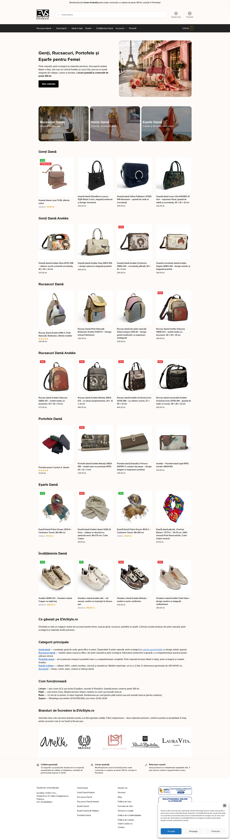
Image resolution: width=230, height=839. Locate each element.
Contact (121, 827)
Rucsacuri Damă (52, 122)
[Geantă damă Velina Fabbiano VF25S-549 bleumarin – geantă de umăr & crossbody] (134, 175)
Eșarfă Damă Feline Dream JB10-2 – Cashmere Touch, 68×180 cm (133, 531)
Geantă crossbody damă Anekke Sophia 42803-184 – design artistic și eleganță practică (173, 266)
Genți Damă (100, 122)
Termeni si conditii (125, 811)
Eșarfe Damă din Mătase (88, 811)
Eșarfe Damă (152, 122)
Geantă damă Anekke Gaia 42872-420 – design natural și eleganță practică (95, 264)
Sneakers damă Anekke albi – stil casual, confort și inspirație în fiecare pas (95, 601)
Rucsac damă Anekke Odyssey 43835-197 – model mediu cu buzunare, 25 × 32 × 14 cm (53, 401)
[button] (224, 805)
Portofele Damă (50, 419)
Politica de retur (124, 801)
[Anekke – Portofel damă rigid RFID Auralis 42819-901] (173, 442)
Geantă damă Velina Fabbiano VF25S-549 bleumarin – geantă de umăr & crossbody (134, 199)
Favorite (189, 17)
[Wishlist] (70, 162)
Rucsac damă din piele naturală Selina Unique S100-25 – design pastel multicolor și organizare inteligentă (131, 333)
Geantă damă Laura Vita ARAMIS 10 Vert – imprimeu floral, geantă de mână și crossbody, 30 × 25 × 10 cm (173, 199)
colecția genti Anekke (152, 649)
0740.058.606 (53, 788)
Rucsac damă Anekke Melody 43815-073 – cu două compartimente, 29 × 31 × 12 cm (95, 401)
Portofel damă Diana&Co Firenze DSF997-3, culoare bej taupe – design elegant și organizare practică (134, 466)
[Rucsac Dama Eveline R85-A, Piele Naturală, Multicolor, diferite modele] (56, 309)
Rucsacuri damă (47, 653)
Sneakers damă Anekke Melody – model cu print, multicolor (132, 599)
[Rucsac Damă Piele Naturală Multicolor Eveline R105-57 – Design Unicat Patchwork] (95, 307)
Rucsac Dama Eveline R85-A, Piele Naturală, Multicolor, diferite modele (55, 334)
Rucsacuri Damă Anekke (57, 353)
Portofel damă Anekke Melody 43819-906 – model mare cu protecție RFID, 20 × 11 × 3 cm (95, 466)
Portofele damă (46, 659)
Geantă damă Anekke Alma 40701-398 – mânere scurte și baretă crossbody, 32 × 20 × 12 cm (56, 266)
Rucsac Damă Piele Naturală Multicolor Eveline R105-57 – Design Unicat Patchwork (94, 332)
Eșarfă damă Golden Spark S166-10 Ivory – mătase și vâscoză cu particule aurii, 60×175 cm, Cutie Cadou (94, 534)
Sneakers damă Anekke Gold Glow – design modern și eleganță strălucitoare (173, 601)
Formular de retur (125, 806)
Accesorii (43, 669)
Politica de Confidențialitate (129, 815)
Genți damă (44, 649)
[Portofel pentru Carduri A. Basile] (56, 444)
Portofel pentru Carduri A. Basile (54, 467)
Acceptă (171, 831)
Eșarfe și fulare (46, 666)
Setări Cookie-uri (125, 823)
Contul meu (176, 17)
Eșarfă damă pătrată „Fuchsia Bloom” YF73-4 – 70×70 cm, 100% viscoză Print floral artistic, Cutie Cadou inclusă (171, 534)
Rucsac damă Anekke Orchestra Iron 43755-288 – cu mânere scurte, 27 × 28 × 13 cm (134, 401)
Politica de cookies (126, 820)
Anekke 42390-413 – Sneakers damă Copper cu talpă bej (55, 599)
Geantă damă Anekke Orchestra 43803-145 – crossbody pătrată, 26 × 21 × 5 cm (133, 266)
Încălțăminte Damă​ (53, 553)
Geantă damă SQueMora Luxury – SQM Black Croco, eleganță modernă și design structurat (95, 199)
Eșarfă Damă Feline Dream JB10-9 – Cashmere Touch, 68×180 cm (55, 531)
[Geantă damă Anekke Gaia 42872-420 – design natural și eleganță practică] (95, 241)
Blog (120, 797)
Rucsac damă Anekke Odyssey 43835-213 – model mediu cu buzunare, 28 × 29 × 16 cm (170, 332)
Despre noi (122, 788)
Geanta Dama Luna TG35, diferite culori (54, 202)
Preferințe (215, 831)
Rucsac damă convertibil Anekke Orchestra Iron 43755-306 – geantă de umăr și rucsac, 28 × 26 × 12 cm (173, 401)
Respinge (193, 831)
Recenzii (121, 792)
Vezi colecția (48, 84)
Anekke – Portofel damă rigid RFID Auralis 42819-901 (172, 465)
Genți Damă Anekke (53, 218)
